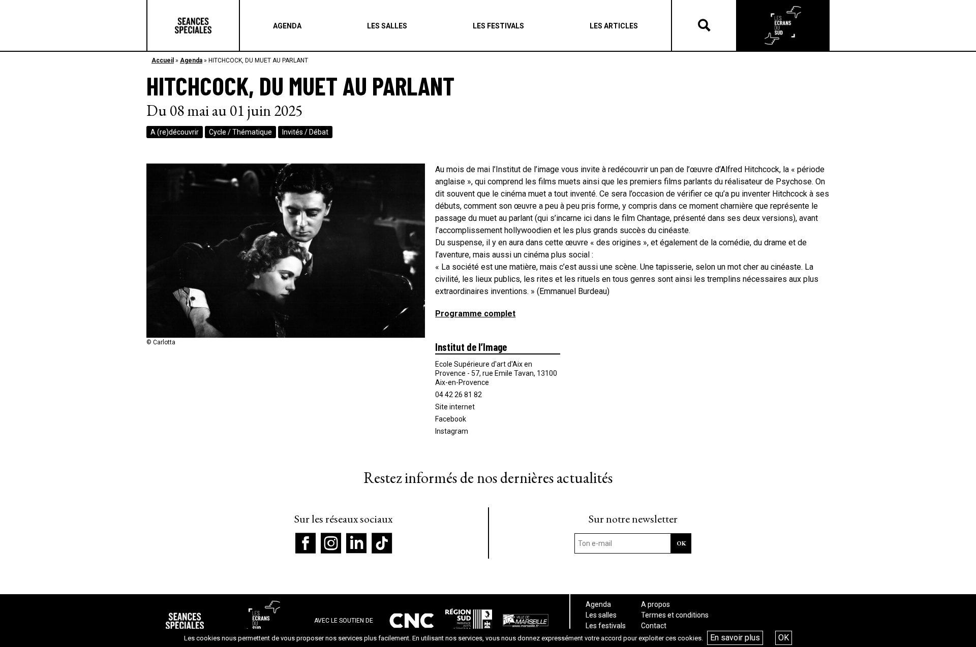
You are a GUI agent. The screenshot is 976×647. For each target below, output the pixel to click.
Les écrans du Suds (783, 25)
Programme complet (475, 313)
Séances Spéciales (193, 25)
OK (783, 637)
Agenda (191, 60)
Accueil (162, 60)
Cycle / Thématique (240, 132)
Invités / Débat (305, 132)
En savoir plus (735, 637)
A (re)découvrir (174, 132)
